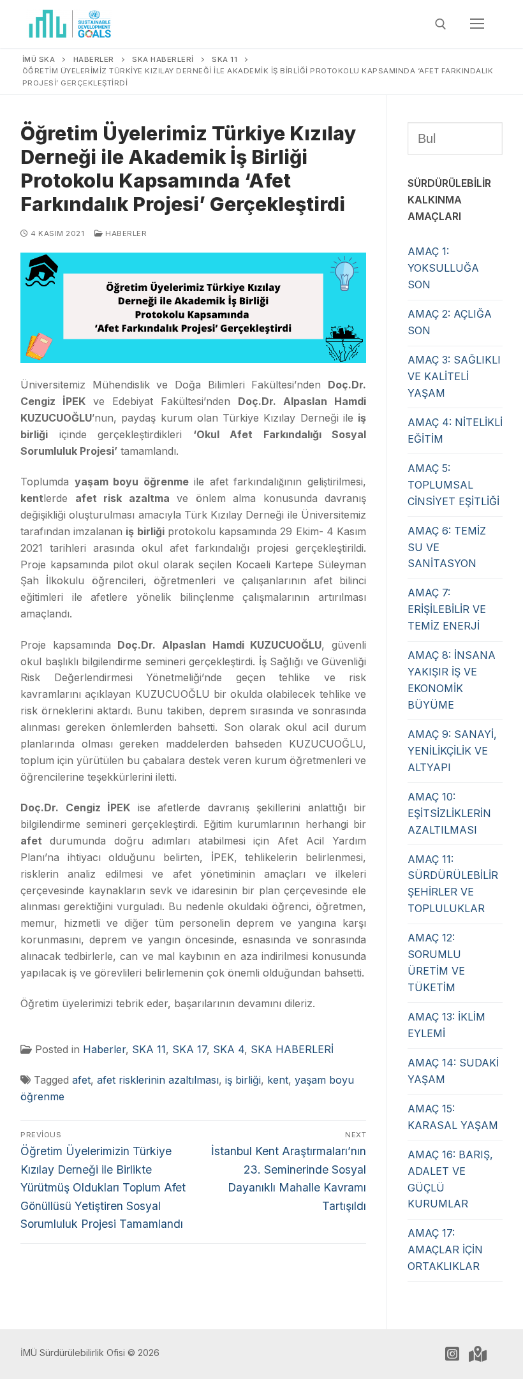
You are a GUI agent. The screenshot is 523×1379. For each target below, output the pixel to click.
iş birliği (243, 1079)
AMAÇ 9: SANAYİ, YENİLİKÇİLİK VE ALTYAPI (452, 751)
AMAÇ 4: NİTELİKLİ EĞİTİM (455, 430)
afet (81, 1079)
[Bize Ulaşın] (477, 1354)
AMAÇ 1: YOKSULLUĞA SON (443, 268)
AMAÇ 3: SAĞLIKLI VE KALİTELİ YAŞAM (454, 376)
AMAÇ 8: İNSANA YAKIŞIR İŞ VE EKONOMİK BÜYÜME (452, 680)
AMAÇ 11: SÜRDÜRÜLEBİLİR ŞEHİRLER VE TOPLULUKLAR (453, 884)
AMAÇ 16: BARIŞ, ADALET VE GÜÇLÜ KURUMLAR (450, 1179)
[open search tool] (440, 24)
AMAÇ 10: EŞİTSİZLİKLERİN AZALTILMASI (449, 813)
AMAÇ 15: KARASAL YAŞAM (453, 1117)
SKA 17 (189, 1049)
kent (277, 1079)
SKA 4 (228, 1049)
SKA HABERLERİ (292, 1049)
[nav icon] (477, 24)
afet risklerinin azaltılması (158, 1079)
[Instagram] (452, 1354)
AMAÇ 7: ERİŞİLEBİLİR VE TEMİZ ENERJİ (447, 609)
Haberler (125, 233)
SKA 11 (149, 1049)
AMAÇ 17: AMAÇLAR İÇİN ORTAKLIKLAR (445, 1249)
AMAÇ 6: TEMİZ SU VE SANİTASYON (447, 547)
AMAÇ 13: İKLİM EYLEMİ (446, 1025)
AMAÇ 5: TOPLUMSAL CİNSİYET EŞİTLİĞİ (453, 485)
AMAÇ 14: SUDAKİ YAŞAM (453, 1071)
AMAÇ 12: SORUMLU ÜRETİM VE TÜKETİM (436, 962)
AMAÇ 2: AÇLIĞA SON (450, 322)
